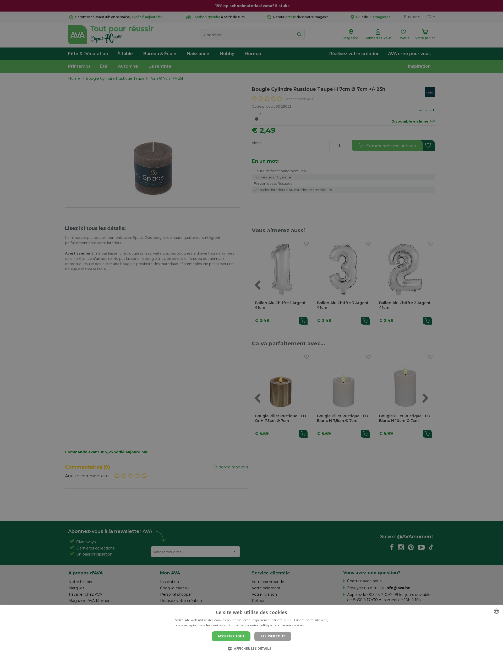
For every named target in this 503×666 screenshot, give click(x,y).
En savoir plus (316, 625)
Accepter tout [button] (231, 636)
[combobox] (496, 611)
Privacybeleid (248, 657)
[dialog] (251, 635)
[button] (251, 648)
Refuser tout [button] (272, 636)
